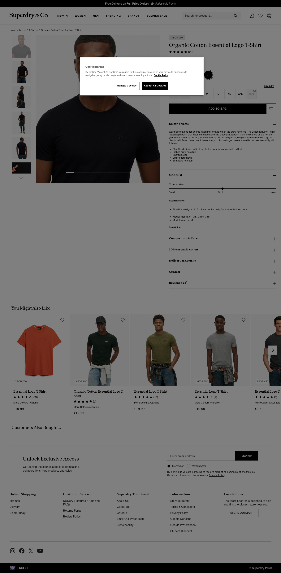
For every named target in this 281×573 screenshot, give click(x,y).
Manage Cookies (126, 85)
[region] (142, 76)
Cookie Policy (161, 75)
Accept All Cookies (155, 85)
